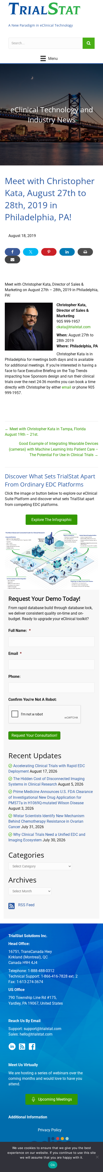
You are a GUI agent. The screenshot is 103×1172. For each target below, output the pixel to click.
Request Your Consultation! (34, 735)
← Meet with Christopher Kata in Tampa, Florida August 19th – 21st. (45, 432)
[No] (97, 1157)
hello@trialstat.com (36, 1034)
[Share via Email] (12, 259)
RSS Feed (26, 905)
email (66, 387)
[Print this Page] (85, 252)
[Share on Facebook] (12, 252)
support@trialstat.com (42, 1028)
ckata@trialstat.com (74, 327)
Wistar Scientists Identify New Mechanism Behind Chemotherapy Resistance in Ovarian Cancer (46, 821)
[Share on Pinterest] (49, 252)
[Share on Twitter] (30, 252)
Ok (53, 1165)
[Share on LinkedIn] (67, 252)
